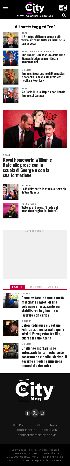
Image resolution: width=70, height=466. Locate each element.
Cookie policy (27, 430)
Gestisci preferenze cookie (37, 435)
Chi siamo (19, 425)
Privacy (52, 425)
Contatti (36, 425)
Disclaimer (49, 430)
